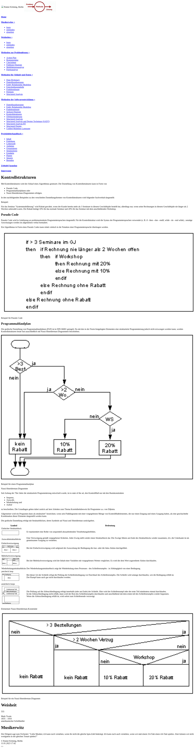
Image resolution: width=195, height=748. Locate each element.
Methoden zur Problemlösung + (15, 52)
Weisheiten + (6, 37)
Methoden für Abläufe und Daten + (17, 75)
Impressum (6, 171)
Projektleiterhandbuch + (12, 134)
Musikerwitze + (8, 22)
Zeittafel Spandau (9, 166)
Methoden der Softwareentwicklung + (18, 99)
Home (3, 17)
